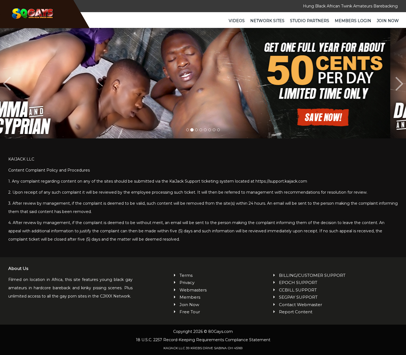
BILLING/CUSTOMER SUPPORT (312, 275)
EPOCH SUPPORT (298, 282)
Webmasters (193, 290)
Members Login (353, 20)
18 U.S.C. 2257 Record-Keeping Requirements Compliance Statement (203, 339)
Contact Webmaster (300, 304)
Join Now (388, 20)
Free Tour (190, 311)
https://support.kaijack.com (281, 181)
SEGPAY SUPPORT (298, 297)
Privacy (187, 282)
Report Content (295, 311)
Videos (237, 20)
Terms (186, 275)
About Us (18, 268)
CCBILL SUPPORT (298, 290)
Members (190, 297)
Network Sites (267, 20)
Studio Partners (309, 20)
